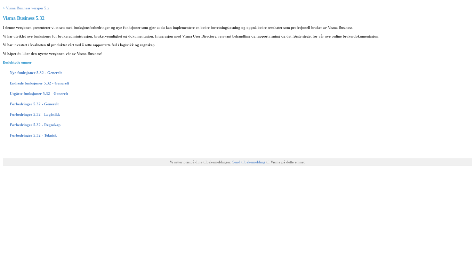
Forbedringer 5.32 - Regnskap (35, 125)
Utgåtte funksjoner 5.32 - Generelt (39, 93)
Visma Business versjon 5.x (27, 8)
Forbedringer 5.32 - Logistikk (35, 114)
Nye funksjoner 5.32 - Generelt (36, 73)
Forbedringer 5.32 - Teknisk (33, 135)
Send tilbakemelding (249, 162)
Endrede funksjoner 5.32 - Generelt (39, 83)
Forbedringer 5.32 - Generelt (34, 104)
